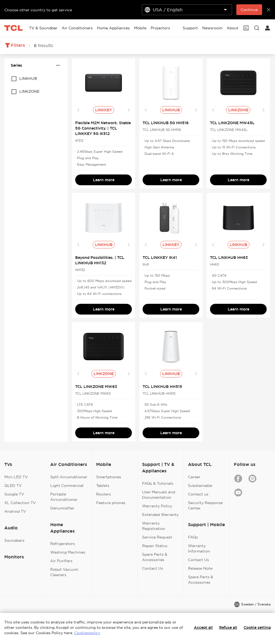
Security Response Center (205, 505)
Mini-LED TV (16, 477)
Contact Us (152, 568)
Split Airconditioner (68, 477)
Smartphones (108, 477)
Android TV (15, 511)
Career (194, 477)
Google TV (14, 494)
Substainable (200, 485)
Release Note (200, 568)
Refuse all (228, 627)
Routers (103, 494)
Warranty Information (199, 548)
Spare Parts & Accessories (154, 557)
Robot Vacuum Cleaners (64, 572)
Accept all (203, 627)
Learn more (103, 179)
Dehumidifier (62, 508)
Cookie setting (257, 627)
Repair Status (154, 545)
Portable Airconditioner (64, 497)
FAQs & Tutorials (157, 483)
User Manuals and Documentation (158, 495)
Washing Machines (67, 552)
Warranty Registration (153, 526)
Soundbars (14, 540)
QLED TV (13, 485)
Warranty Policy (157, 506)
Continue (249, 9)
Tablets (102, 485)
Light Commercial (67, 485)
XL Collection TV (20, 502)
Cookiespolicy (87, 632)
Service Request (157, 537)
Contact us (198, 494)
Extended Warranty (160, 514)
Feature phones (110, 502)
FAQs (193, 537)
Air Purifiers (61, 560)
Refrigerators (62, 543)
